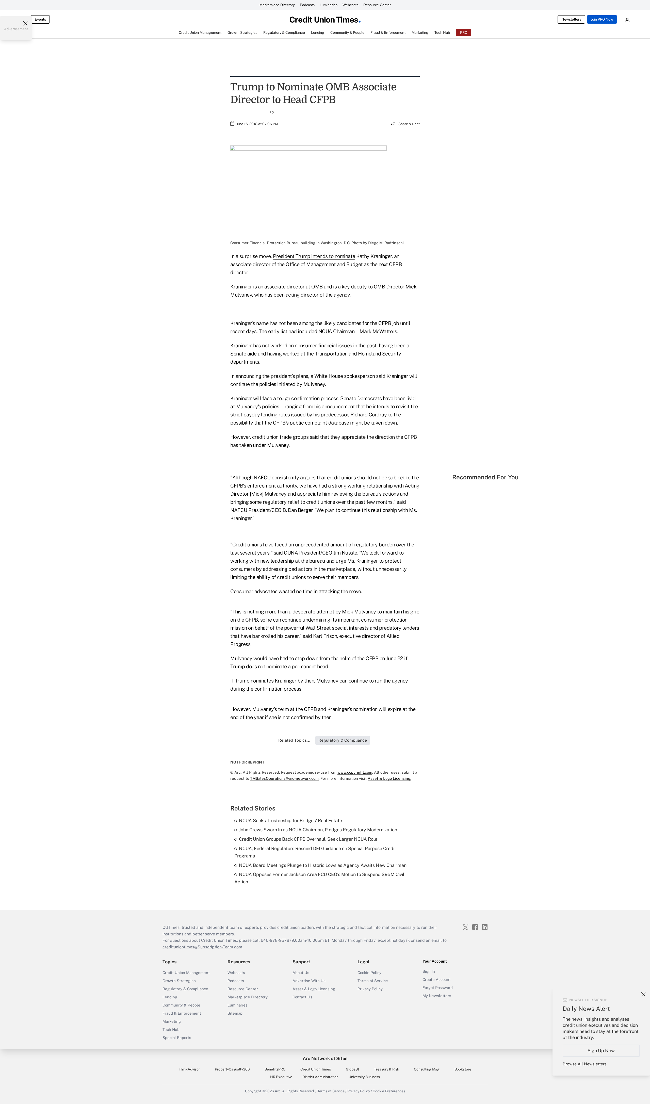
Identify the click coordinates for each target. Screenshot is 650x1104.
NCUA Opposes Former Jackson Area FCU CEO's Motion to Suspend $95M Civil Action (319, 878)
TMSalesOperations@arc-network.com (284, 778)
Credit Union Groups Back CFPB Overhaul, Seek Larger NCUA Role (308, 839)
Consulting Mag (427, 1069)
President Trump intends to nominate (314, 256)
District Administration (320, 1077)
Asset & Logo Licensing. (389, 778)
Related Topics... (294, 740)
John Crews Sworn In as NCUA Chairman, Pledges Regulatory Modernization (318, 829)
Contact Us (302, 997)
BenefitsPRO (275, 1069)
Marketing (171, 1021)
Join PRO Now (602, 19)
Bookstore (462, 1069)
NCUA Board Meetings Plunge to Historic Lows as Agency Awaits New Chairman (323, 865)
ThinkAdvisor (189, 1069)
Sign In (428, 971)
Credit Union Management (186, 972)
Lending (169, 997)
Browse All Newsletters (585, 1064)
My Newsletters (436, 996)
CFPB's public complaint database (311, 423)
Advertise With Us (309, 981)
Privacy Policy (370, 989)
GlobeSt (352, 1069)
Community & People (181, 1005)
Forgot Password (437, 987)
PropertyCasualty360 (232, 1069)
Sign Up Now (601, 1050)
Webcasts (350, 5)
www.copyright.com (354, 772)
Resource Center (377, 5)
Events (40, 19)
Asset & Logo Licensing (313, 989)
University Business (364, 1077)
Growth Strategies (179, 981)
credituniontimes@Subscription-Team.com (202, 947)
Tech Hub (171, 1029)
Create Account (436, 979)
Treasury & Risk (386, 1069)
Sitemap (235, 1013)
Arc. (278, 1091)
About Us (300, 972)
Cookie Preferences (389, 1091)
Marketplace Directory (277, 5)
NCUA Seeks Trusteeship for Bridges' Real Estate (290, 820)
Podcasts (307, 5)
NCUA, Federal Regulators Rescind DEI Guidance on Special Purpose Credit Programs (315, 852)
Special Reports (176, 1037)
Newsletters (571, 19)
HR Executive (281, 1077)
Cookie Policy (369, 972)
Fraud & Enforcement (181, 1013)
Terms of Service (373, 981)
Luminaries (328, 5)
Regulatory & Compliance (185, 989)
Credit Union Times (315, 1069)
